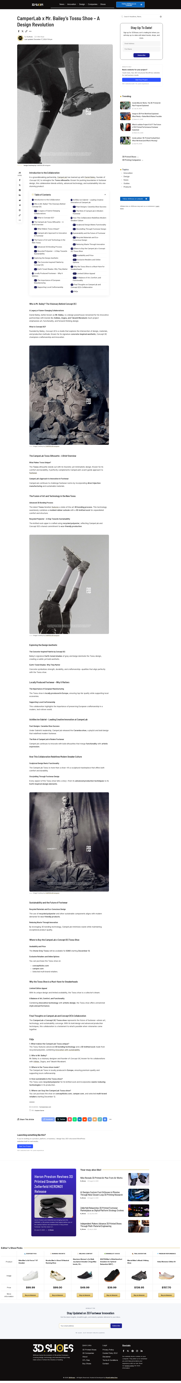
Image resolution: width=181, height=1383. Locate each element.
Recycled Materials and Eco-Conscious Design (86, 238)
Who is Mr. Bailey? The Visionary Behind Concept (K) (48, 205)
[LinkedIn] (141, 1351)
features (55, 507)
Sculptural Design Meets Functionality (91, 225)
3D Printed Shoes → (130, 156)
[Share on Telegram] (19, 205)
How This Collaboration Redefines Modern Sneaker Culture (88, 219)
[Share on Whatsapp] (75, 1119)
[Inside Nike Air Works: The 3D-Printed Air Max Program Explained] (125, 105)
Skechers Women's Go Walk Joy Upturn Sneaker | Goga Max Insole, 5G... (84, 1261)
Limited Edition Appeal (86, 273)
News (52, 1230)
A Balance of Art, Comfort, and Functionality (87, 279)
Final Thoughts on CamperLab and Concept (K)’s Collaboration (86, 285)
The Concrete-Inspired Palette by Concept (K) (48, 263)
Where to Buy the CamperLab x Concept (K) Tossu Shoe (88, 249)
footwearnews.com (45, 1107)
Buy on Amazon (30, 1295)
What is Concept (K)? (45, 218)
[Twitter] (127, 1351)
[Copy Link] (26, 31)
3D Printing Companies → (132, 160)
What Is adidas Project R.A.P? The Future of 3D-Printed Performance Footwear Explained (146, 127)
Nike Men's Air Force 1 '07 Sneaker (28, 1262)
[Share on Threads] (19, 210)
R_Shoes (30, 37)
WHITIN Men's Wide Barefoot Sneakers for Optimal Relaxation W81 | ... (111, 1261)
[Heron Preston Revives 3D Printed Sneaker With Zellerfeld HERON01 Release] (53, 1206)
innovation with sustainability (67, 1050)
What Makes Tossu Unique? (48, 229)
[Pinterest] (132, 1351)
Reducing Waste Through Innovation (90, 244)
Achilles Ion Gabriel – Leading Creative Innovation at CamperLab (87, 201)
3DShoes (72, 1377)
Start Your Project (25, 1146)
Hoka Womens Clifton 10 (166, 1262)
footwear (33, 473)
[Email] (94, 1119)
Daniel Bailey (90, 177)
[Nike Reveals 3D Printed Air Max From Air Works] (138, 1179)
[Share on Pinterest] (19, 190)
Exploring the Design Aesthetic (46, 258)
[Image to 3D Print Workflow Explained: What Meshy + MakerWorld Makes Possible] (125, 116)
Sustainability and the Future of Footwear (89, 233)
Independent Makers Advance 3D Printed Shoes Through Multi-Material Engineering (101, 1224)
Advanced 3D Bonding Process (49, 247)
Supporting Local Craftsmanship (50, 287)
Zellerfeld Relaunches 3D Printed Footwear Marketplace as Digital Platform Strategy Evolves (102, 1209)
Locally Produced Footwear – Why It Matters (47, 274)
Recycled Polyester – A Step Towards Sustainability (50, 252)
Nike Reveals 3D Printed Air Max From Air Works (101, 1177)
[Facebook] (123, 1351)
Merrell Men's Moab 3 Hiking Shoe (138, 1262)
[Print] (105, 1119)
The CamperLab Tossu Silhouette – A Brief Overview (47, 223)
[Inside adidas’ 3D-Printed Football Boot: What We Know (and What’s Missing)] (125, 140)
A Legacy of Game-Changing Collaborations (47, 212)
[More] (30, 31)
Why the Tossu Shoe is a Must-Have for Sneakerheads (88, 268)
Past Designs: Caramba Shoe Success (91, 207)
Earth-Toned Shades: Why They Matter (52, 269)
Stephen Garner (39, 1110)
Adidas (36, 1062)
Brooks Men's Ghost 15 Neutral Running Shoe (57, 1262)
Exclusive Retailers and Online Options (86, 261)
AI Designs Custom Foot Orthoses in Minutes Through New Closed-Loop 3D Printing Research (101, 1193)
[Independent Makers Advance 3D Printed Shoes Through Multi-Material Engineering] (138, 1226)
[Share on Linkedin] (19, 195)
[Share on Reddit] (19, 200)
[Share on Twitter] (22, 31)
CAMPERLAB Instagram (43, 165)
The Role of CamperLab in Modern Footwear (88, 212)
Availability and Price (85, 255)
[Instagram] (137, 1351)
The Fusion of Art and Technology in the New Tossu (48, 241)
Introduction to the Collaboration (47, 200)
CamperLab (62, 177)
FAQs (76, 291)
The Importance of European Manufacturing (47, 281)
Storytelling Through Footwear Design (91, 229)
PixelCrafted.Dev (112, 1377)
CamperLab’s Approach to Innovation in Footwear (50, 234)
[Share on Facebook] (18, 31)
